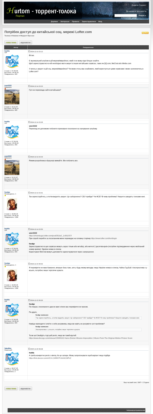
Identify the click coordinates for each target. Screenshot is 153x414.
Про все (31, 36)
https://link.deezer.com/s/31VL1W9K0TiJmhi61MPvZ (50, 358)
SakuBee (7, 348)
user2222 (8, 85)
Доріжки (54, 21)
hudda (7, 51)
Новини (15, 36)
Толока (7, 36)
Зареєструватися (89, 21)
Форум (23, 36)
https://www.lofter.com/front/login (104, 238)
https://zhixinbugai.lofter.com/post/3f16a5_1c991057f (50, 236)
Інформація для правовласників (136, 410)
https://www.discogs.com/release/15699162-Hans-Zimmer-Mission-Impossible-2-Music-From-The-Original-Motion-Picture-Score (80, 338)
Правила (75, 21)
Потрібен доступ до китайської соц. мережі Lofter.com (48, 32)
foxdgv (7, 192)
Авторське (65, 21)
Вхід (100, 21)
